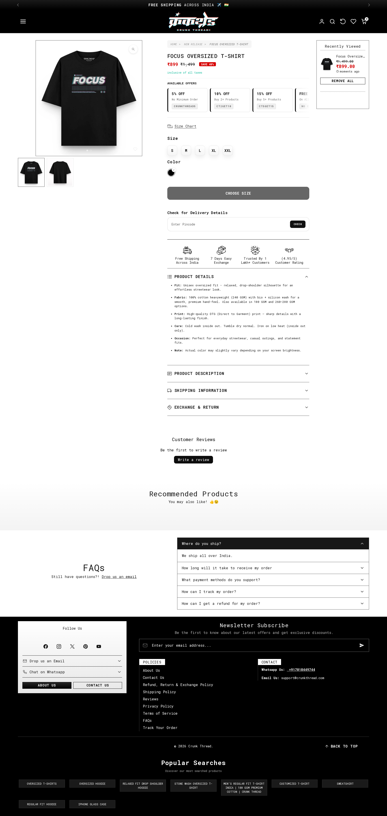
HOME (173, 44)
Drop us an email (119, 576)
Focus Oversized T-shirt (358, 56)
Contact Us (153, 677)
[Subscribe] (362, 645)
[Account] (322, 21)
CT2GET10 (223, 106)
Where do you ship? (201, 543)
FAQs (147, 720)
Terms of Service (160, 713)
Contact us (97, 685)
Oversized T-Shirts (42, 783)
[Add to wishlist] (135, 149)
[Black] (171, 172)
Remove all (343, 81)
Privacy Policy (158, 706)
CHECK (298, 224)
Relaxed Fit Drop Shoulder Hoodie (143, 785)
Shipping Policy (159, 691)
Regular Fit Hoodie (41, 804)
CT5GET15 (266, 106)
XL (214, 150)
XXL (227, 150)
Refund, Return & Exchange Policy (178, 684)
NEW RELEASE (193, 44)
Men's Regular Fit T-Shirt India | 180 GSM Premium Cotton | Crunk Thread (244, 787)
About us (47, 685)
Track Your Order (160, 727)
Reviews (150, 699)
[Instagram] (59, 646)
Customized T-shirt (295, 783)
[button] (23, 21)
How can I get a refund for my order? (221, 603)
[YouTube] (98, 646)
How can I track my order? (209, 591)
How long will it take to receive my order (227, 567)
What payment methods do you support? (221, 579)
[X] (72, 646)
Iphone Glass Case (92, 804)
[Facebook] (45, 646)
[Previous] (17, 4)
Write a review (193, 459)
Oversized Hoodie (92, 783)
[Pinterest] (85, 646)
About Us (151, 670)
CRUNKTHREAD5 (185, 106)
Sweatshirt (345, 783)
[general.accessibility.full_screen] (133, 49)
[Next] (369, 4)
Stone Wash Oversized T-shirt (193, 785)
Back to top (344, 746)
